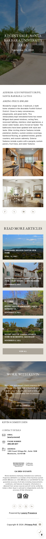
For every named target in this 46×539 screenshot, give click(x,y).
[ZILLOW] (26, 506)
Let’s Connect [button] (23, 406)
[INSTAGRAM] (14, 506)
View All (23, 351)
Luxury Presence (29, 513)
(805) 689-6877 (12, 444)
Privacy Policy (32, 525)
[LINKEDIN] (32, 506)
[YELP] (20, 506)
